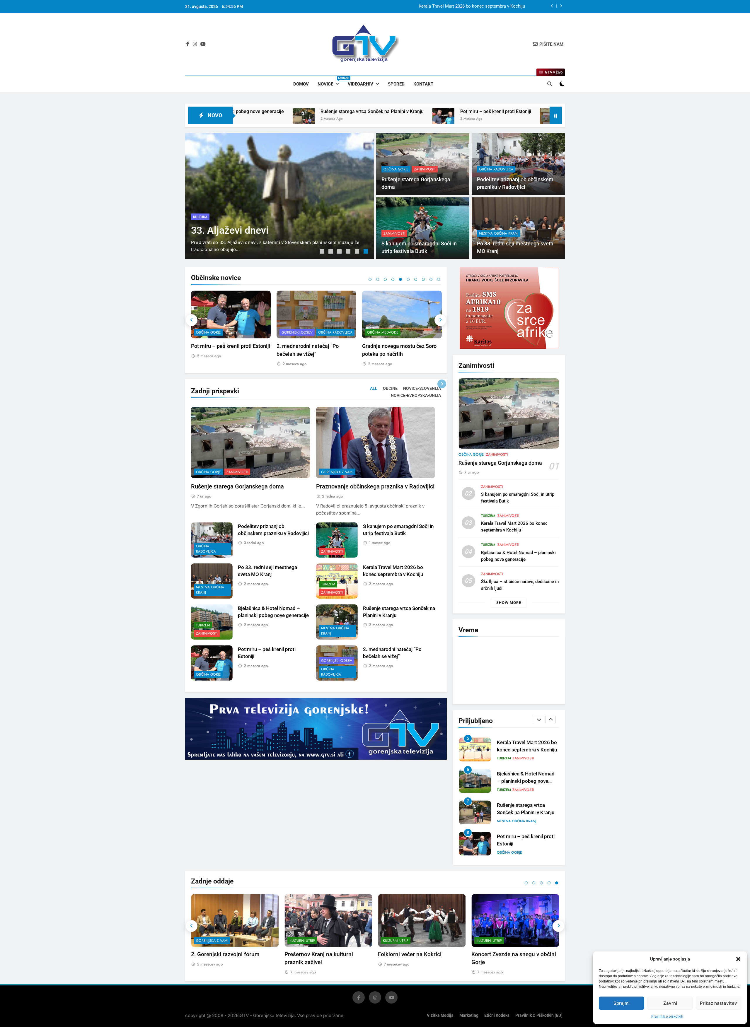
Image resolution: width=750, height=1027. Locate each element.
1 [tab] (322, 252)
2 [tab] (331, 252)
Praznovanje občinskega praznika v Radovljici (375, 486)
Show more (508, 602)
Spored (396, 84)
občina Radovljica (496, 169)
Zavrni (670, 1003)
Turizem (328, 584)
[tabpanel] (279, 196)
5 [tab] (358, 252)
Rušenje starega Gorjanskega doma (490, 6)
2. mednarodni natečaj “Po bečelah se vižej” (507, 111)
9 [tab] (430, 279)
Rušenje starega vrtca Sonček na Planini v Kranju (265, 111)
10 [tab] (438, 279)
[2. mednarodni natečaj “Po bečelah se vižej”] (444, 119)
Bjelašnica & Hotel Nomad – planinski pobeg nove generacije (526, 750)
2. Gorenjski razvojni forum (225, 954)
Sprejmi (621, 1003)
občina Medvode (297, 332)
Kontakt (423, 84)
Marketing (468, 1015)
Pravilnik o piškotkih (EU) (538, 1015)
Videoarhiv (360, 84)
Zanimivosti (235, 217)
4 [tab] (349, 252)
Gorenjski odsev (211, 332)
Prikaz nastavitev (718, 1003)
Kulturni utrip (302, 940)
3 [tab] (340, 252)
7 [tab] (415, 279)
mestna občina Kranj (498, 233)
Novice (330, 82)
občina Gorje (205, 217)
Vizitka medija (440, 1015)
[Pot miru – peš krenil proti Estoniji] (336, 119)
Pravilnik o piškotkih (667, 1016)
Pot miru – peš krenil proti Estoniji (388, 111)
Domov (301, 84)
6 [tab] (366, 252)
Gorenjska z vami (337, 472)
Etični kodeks (496, 1015)
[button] (738, 959)
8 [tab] (423, 279)
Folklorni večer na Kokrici (410, 954)
